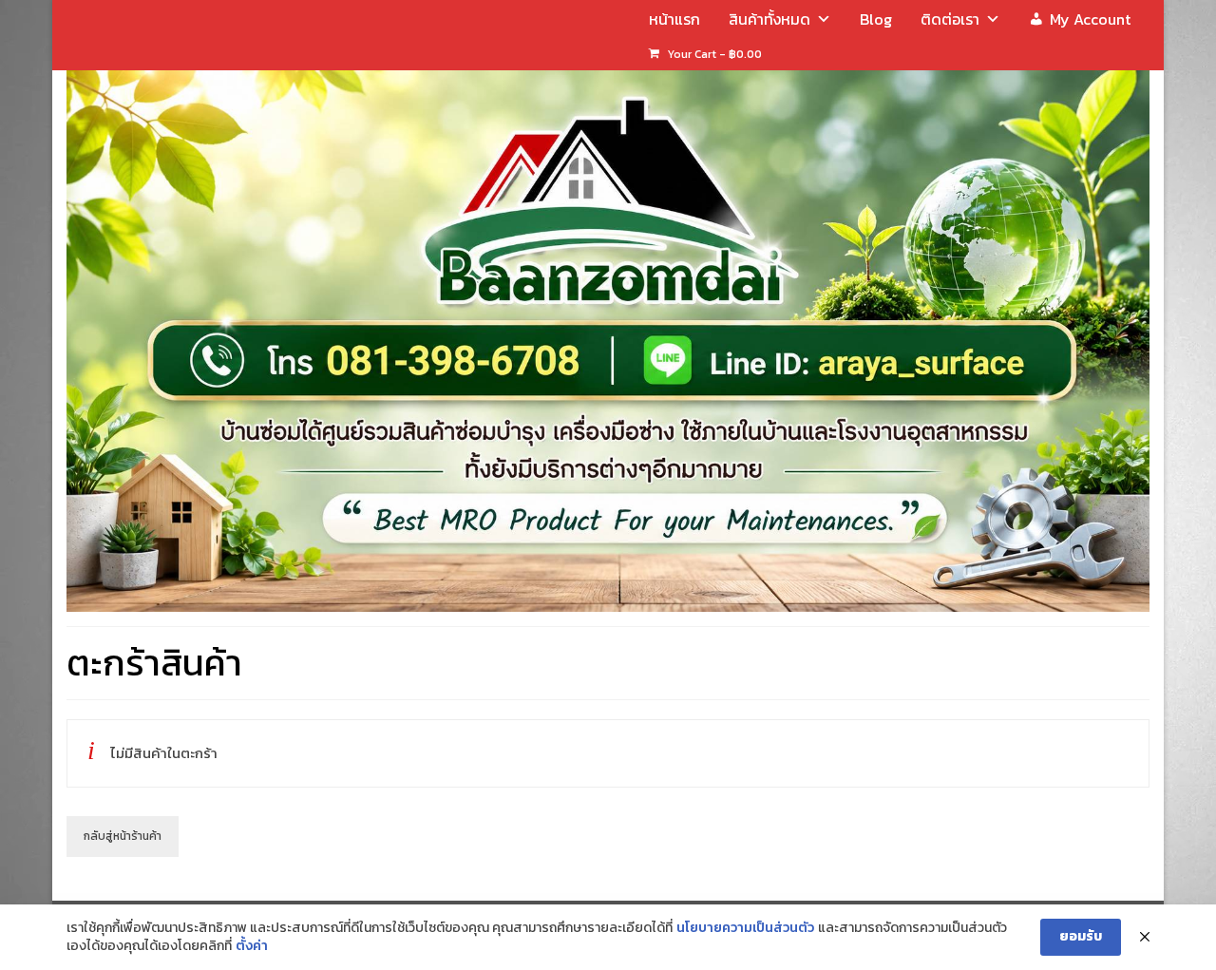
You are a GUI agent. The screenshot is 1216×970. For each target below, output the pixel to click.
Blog (876, 19)
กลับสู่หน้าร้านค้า (123, 836)
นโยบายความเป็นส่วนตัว (745, 928)
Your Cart (713, 54)
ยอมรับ (1080, 936)
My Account (1090, 19)
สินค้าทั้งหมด (769, 19)
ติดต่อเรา (950, 19)
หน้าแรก (674, 19)
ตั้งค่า (252, 946)
